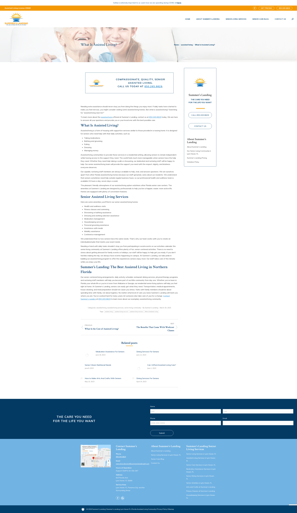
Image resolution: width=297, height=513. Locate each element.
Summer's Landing (98, 509)
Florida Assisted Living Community (144, 509)
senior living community (132, 308)
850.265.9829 (153, 86)
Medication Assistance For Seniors (110, 351)
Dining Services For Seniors (147, 351)
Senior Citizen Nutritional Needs (98, 365)
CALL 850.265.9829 (200, 115)
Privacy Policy (162, 509)
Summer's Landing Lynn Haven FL (119, 509)
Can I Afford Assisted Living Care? (161, 365)
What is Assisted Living (151, 311)
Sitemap (171, 509)
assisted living (107, 117)
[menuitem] (187, 19)
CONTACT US (200, 126)
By (150, 308)
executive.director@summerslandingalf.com (132, 464)
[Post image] (87, 355)
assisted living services (115, 308)
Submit (162, 433)
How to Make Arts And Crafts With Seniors (103, 378)
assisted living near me (121, 311)
